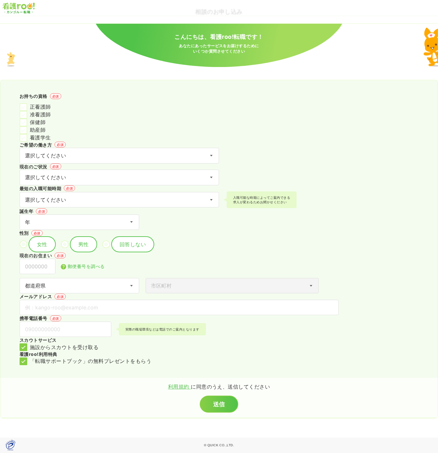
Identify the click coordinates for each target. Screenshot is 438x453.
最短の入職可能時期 (46, 188)
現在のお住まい (41, 255)
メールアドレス (41, 296)
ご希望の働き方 (41, 144)
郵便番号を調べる (86, 266)
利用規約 (179, 386)
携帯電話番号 (39, 318)
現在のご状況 (39, 166)
